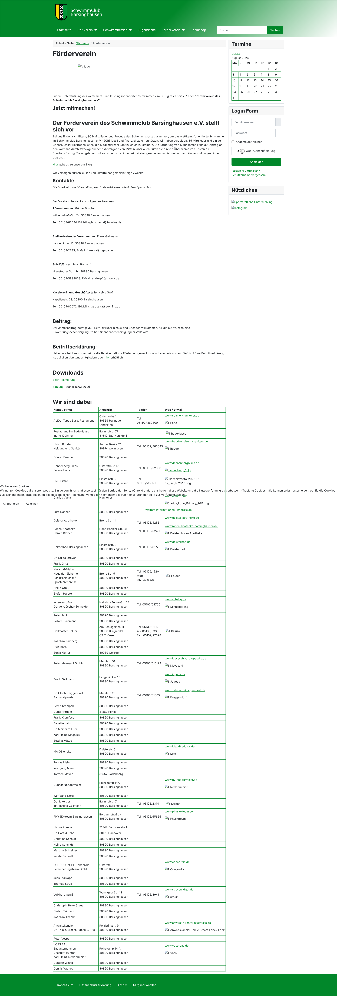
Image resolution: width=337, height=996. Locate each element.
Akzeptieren (11, 503)
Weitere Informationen (160, 509)
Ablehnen (32, 503)
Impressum (184, 509)
